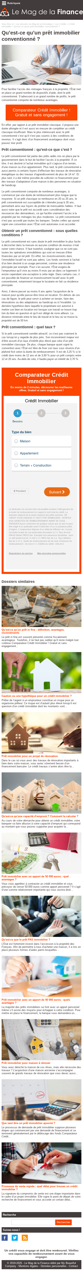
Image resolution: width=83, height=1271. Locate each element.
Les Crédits (60, 24)
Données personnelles (53, 1266)
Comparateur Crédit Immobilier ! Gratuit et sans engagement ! (41, 112)
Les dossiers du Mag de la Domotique (34, 24)
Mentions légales (28, 1266)
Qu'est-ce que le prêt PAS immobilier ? (26, 939)
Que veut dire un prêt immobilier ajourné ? (28, 1123)
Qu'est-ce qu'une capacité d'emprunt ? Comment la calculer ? (40, 816)
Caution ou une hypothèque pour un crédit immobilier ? (37, 695)
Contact (73, 1266)
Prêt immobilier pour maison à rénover (26, 1062)
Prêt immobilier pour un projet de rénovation (30, 756)
